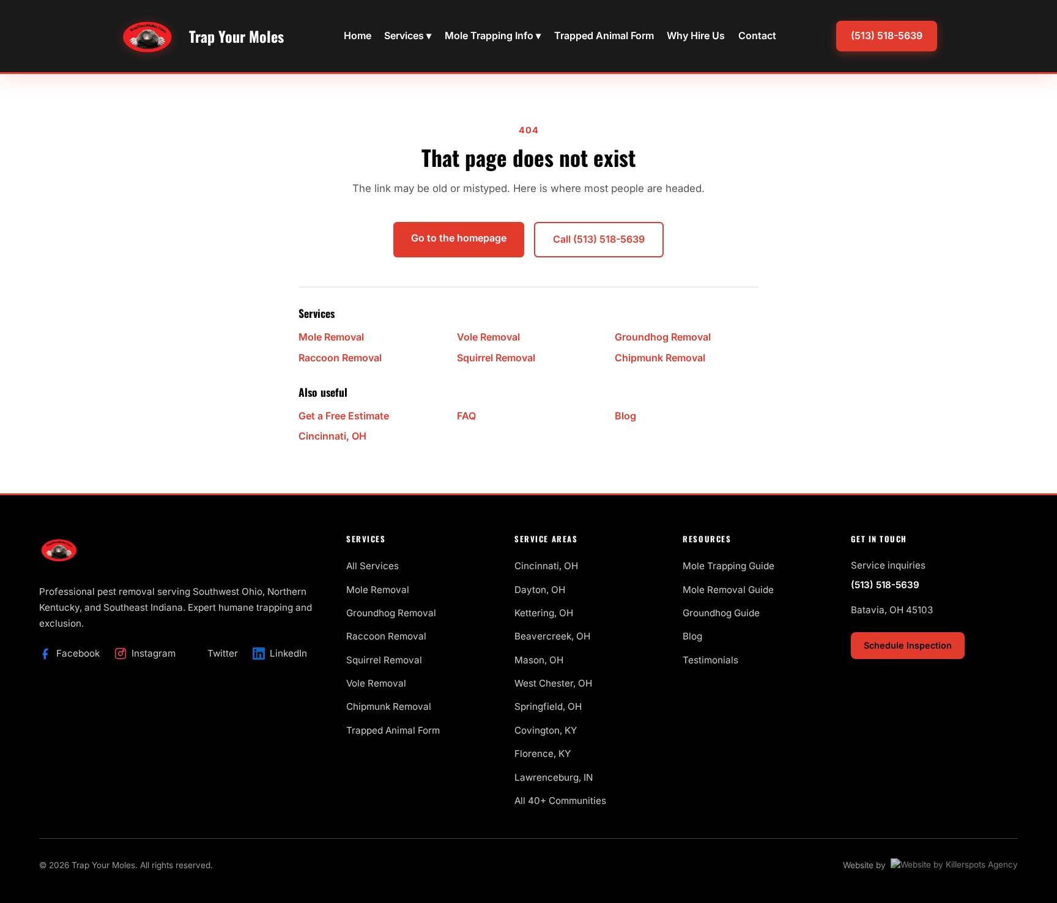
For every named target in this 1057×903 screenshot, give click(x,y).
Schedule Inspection (908, 645)
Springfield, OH (548, 706)
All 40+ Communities (560, 800)
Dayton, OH (539, 589)
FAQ (466, 416)
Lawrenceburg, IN (553, 777)
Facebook (78, 653)
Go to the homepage (458, 238)
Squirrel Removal (496, 358)
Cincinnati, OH (332, 436)
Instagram (154, 653)
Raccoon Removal (340, 358)
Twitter (222, 653)
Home (357, 35)
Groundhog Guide (721, 613)
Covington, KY (545, 730)
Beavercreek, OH (552, 636)
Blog (625, 416)
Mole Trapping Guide (728, 566)
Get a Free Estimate (344, 416)
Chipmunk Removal (660, 358)
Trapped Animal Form (604, 35)
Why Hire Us (696, 35)
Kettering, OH (543, 613)
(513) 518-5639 (886, 35)
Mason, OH (538, 660)
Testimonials (710, 660)
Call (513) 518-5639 (599, 239)
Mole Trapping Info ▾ (493, 35)
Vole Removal (488, 337)
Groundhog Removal (663, 337)
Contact (757, 35)
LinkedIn (288, 653)
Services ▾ (407, 35)
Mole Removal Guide (728, 589)
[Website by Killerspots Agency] (954, 866)
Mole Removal (331, 337)
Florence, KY (542, 753)
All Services (372, 566)
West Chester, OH (553, 683)
